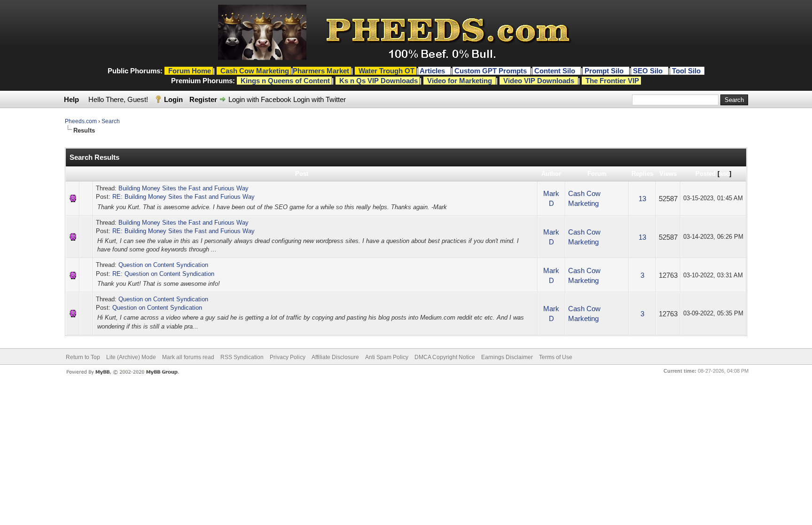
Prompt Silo (605, 71)
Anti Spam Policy (386, 357)
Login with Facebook (259, 99)
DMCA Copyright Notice (444, 357)
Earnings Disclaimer (507, 357)
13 (642, 199)
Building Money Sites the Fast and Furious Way (183, 188)
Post (301, 173)
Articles (433, 71)
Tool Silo (687, 71)
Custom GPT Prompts (490, 71)
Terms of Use (555, 357)
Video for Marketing (459, 81)
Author (551, 173)
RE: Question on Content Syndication (163, 273)
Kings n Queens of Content (285, 81)
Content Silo (555, 71)
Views (668, 173)
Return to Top (83, 357)
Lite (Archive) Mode (131, 357)
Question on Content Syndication (163, 264)
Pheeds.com (81, 121)
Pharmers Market (321, 71)
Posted (705, 173)
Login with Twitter (319, 99)
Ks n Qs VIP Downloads (378, 81)
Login (173, 99)
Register (203, 99)
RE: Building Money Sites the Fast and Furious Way (183, 196)
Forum (597, 173)
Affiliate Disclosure (335, 357)
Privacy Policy (287, 357)
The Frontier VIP (612, 81)
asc (724, 173)
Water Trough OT (386, 71)
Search (111, 121)
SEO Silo (648, 71)
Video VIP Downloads (538, 81)
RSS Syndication (242, 357)
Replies (642, 173)
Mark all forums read (188, 357)
